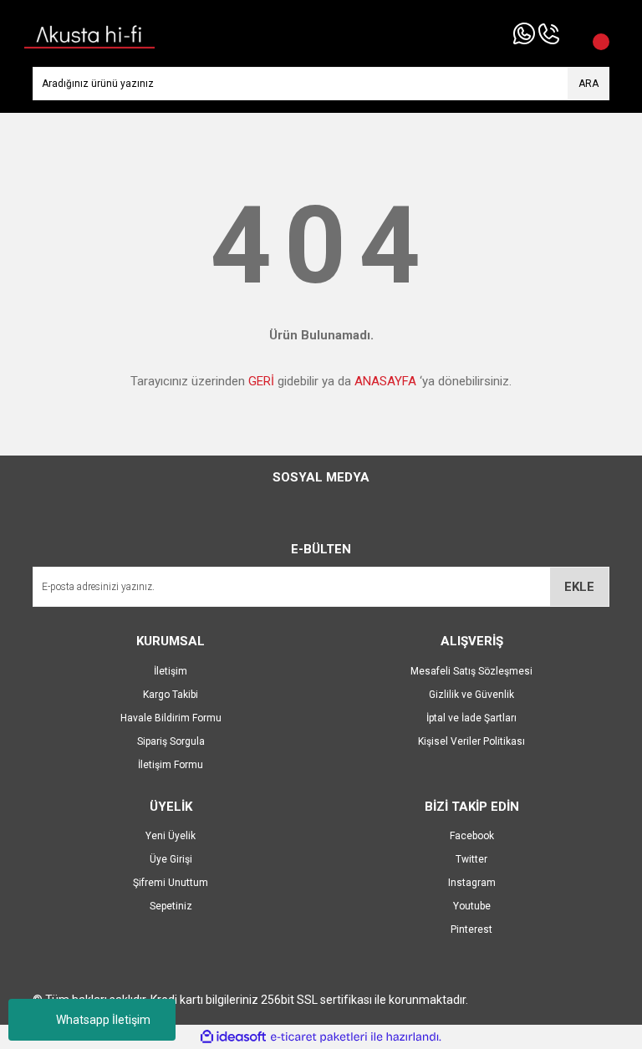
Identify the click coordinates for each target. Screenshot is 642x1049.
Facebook (472, 836)
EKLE (579, 586)
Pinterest (471, 929)
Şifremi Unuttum (170, 883)
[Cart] (592, 33)
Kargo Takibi (170, 694)
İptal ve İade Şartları (471, 718)
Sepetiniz (171, 906)
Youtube (472, 906)
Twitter (471, 859)
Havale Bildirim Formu (171, 718)
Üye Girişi (171, 859)
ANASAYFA (385, 381)
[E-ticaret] (319, 1037)
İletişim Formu (170, 765)
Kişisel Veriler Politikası (471, 741)
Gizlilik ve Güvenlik (471, 694)
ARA (588, 83)
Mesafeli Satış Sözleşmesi (471, 671)
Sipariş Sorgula (171, 741)
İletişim (170, 671)
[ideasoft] (233, 1037)
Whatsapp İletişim (103, 1019)
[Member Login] (572, 33)
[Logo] (89, 32)
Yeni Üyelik (170, 836)
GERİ (261, 381)
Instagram (472, 883)
